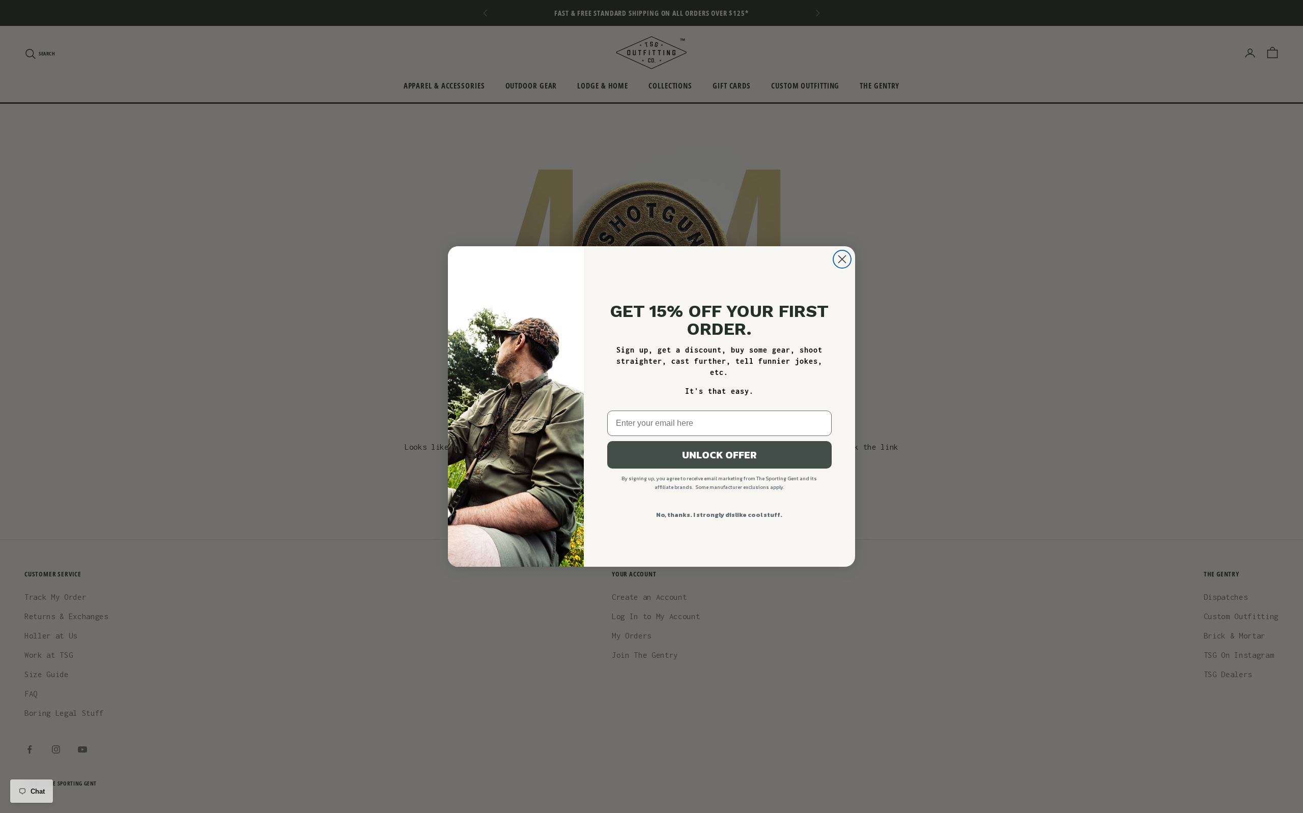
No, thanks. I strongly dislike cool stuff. (719, 514)
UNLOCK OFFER (719, 454)
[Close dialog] (842, 259)
